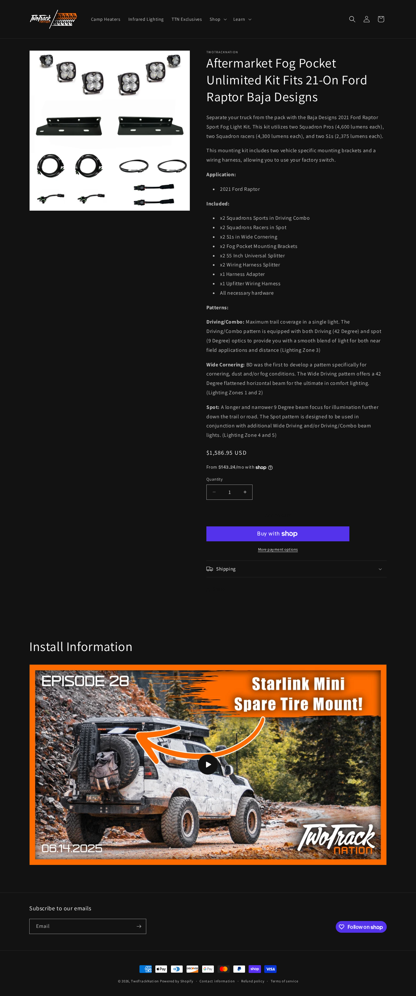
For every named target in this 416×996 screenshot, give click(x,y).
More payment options (278, 549)
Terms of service (284, 981)
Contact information (217, 981)
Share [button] (219, 589)
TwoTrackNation (145, 981)
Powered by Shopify (176, 981)
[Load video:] (208, 765)
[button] (217, 19)
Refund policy (252, 981)
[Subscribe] (139, 926)
